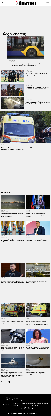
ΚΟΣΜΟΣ (27, 84)
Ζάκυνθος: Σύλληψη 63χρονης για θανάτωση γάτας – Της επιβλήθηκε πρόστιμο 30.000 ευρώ (12, 349)
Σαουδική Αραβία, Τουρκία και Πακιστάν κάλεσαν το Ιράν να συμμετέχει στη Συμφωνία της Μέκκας (12, 240)
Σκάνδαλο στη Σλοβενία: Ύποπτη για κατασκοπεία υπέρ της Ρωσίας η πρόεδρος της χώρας (37, 215)
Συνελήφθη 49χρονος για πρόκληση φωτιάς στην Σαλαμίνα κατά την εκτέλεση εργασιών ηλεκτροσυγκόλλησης (12, 215)
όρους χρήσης (34, 400)
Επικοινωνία (6, 404)
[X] (21, 408)
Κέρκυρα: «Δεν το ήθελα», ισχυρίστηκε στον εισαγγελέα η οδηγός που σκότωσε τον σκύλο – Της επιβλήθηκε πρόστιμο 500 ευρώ (38, 102)
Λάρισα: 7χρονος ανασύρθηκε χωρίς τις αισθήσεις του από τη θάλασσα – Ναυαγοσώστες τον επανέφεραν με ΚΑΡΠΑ (37, 323)
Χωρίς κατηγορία (12, 60)
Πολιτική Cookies (15, 404)
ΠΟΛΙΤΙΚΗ (28, 235)
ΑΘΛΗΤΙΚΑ (28, 70)
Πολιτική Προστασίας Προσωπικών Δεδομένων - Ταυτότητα (34, 404)
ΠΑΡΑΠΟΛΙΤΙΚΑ (29, 343)
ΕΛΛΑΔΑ (27, 97)
